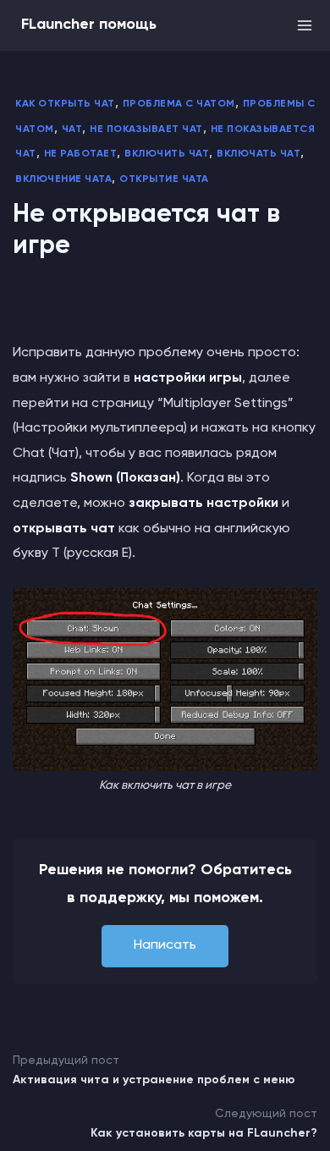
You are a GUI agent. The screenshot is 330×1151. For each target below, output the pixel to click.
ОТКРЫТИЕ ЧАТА (164, 179)
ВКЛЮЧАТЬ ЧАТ (258, 154)
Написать (165, 945)
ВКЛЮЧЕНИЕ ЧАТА (63, 179)
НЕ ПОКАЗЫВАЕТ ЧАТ (146, 129)
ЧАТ (72, 129)
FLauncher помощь (89, 24)
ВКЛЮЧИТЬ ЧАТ (166, 154)
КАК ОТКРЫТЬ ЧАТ (65, 104)
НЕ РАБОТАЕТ (81, 154)
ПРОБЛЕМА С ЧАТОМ (179, 104)
